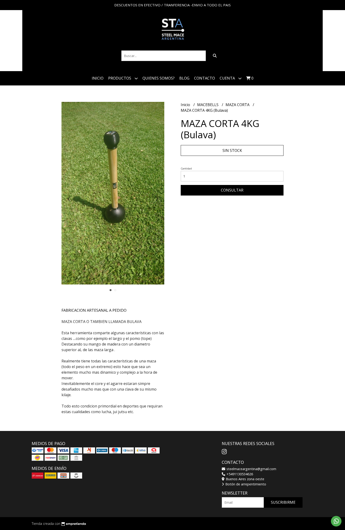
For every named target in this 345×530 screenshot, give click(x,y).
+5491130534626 (239, 474)
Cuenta (228, 78)
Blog (184, 78)
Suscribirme (283, 502)
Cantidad (186, 168)
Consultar (232, 190)
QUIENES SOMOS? (158, 78)
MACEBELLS (208, 104)
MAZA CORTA (238, 104)
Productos (120, 78)
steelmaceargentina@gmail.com (251, 469)
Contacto (204, 78)
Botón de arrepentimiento (245, 484)
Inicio (98, 78)
